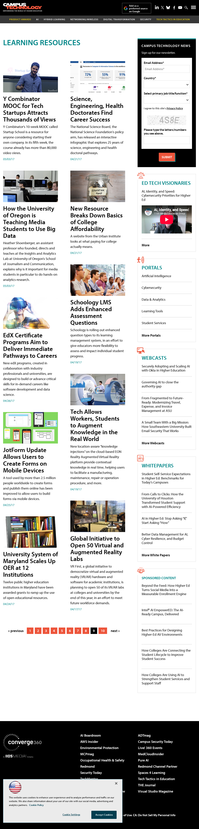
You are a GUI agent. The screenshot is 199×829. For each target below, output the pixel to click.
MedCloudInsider (151, 754)
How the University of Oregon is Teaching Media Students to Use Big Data (29, 222)
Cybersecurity (151, 287)
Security (145, 19)
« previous (16, 630)
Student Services (154, 323)
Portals (152, 267)
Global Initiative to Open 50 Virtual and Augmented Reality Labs (97, 548)
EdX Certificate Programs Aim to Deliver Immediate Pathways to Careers (30, 345)
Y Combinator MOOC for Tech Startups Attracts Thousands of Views (29, 109)
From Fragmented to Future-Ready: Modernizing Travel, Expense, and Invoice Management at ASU (163, 404)
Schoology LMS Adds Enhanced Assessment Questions (91, 312)
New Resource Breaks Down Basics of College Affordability (96, 218)
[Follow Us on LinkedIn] (157, 7)
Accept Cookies (104, 814)
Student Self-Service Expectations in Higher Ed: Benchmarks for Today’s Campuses (166, 478)
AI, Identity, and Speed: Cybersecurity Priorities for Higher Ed (166, 195)
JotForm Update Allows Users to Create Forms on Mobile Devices (25, 460)
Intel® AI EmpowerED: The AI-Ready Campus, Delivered (163, 612)
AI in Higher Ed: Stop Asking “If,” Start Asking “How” (164, 520)
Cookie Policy (36, 804)
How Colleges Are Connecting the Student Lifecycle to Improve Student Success (166, 654)
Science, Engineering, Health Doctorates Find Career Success (96, 109)
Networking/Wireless (84, 19)
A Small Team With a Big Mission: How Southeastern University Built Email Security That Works (167, 426)
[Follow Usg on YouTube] (180, 8)
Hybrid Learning (54, 19)
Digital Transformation (119, 19)
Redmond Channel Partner (157, 766)
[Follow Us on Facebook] (174, 8)
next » (115, 630)
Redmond (87, 766)
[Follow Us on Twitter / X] (162, 7)
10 (103, 630)
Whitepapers (158, 465)
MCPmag (87, 754)
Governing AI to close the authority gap (160, 384)
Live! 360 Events (150, 748)
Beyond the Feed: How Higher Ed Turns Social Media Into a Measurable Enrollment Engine (166, 589)
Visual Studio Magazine (155, 791)
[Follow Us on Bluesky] (168, 8)
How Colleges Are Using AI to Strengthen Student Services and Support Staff (166, 679)
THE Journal (147, 785)
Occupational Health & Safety (102, 760)
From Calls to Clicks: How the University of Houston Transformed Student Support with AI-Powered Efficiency (163, 500)
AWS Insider (89, 741)
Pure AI (143, 760)
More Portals (151, 335)
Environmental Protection (99, 748)
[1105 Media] (22, 777)
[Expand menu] (193, 8)
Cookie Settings (71, 814)
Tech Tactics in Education (156, 779)
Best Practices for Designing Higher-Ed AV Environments (162, 632)
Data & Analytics (153, 299)
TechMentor (89, 779)
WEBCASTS (154, 357)
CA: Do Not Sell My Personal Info (154, 815)
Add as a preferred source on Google (138, 8)
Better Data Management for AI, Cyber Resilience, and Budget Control (165, 538)
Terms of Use (123, 815)
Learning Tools (152, 311)
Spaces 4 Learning (151, 772)
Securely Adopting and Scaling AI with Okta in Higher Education (166, 368)
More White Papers (156, 555)
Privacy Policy (175, 108)
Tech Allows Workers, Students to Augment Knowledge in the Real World (94, 425)
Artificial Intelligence (156, 276)
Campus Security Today (155, 741)
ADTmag (144, 735)
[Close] (116, 783)
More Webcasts (153, 443)
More (145, 245)
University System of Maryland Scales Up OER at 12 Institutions (30, 564)
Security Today (91, 772)
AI (37, 19)
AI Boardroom (90, 735)
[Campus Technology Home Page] (22, 7)
